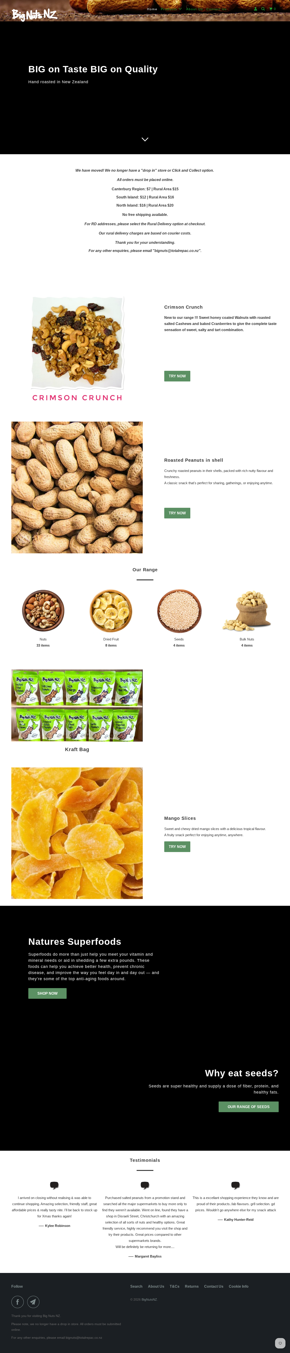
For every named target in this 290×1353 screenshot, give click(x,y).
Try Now (177, 376)
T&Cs (174, 1286)
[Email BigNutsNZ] (34, 1302)
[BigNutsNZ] (34, 14)
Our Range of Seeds (249, 1107)
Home (152, 9)
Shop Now (47, 993)
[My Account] (256, 9)
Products (170, 9)
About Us (194, 9)
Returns (192, 1286)
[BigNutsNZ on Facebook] (18, 1302)
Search (136, 1286)
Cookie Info (239, 1286)
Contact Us (216, 9)
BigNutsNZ (149, 1299)
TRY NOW (177, 513)
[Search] (264, 9)
